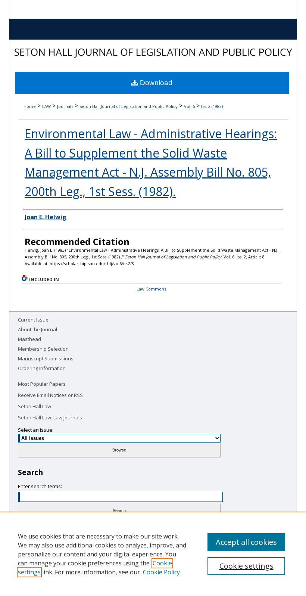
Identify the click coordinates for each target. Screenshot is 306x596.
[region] (153, 554)
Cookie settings (246, 566)
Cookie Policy (161, 572)
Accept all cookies (246, 542)
